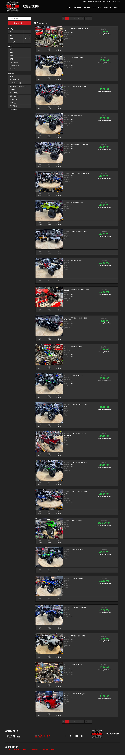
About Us (25, 750)
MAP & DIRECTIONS (41, 737)
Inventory (16, 750)
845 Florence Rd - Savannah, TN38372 (96, 1)
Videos (53, 750)
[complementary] (119, 749)
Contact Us (34, 750)
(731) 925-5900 (115, 1)
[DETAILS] (40, 48)
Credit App (44, 750)
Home (9, 750)
